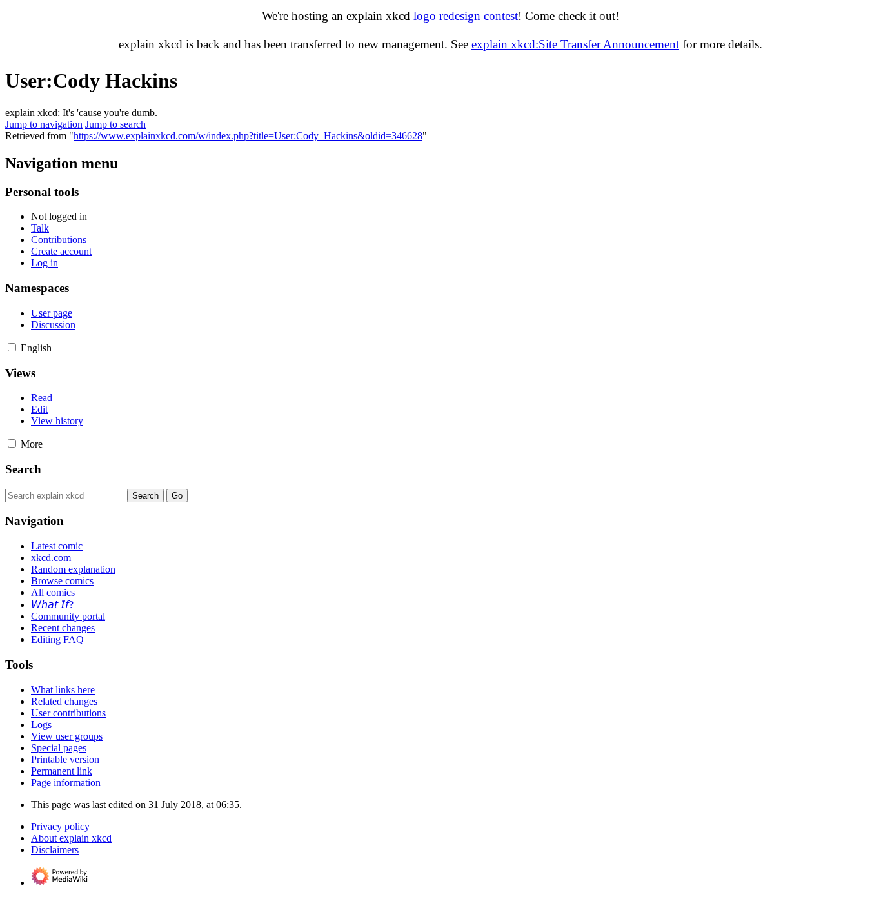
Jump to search (115, 124)
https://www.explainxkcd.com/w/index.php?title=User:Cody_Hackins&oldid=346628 (248, 135)
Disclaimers (55, 849)
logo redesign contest (465, 16)
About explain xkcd (71, 838)
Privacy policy (60, 826)
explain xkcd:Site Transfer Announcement (575, 44)
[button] (12, 347)
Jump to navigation (44, 124)
